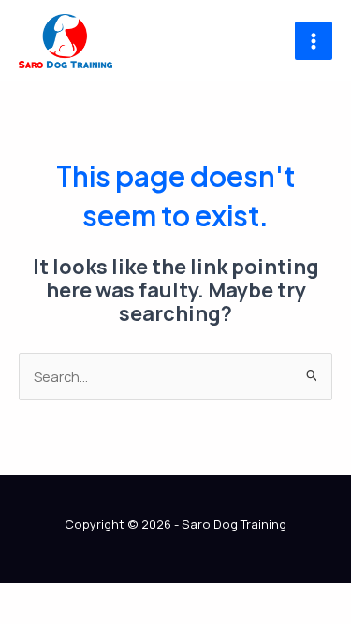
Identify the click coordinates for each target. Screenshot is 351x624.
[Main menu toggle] (313, 40)
